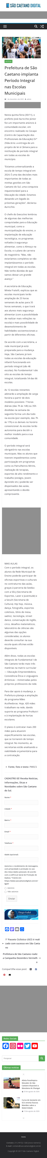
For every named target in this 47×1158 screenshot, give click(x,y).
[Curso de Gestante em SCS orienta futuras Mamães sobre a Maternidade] (12, 1102)
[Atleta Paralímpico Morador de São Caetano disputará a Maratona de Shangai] (12, 1083)
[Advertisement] (26, 105)
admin (29, 99)
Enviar (11, 898)
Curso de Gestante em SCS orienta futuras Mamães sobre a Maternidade (31, 1104)
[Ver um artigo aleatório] (42, 26)
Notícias (8, 61)
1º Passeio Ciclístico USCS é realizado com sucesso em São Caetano (22, 943)
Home (23, 1137)
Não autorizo (13, 891)
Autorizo (11, 888)
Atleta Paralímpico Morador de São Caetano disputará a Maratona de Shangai (31, 1084)
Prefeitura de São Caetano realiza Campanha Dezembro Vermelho (20, 958)
